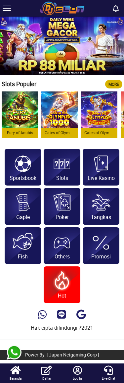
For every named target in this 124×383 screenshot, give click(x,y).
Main (20, 109)
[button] (116, 45)
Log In (77, 378)
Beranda (15, 378)
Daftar (46, 378)
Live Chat (108, 378)
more (113, 84)
